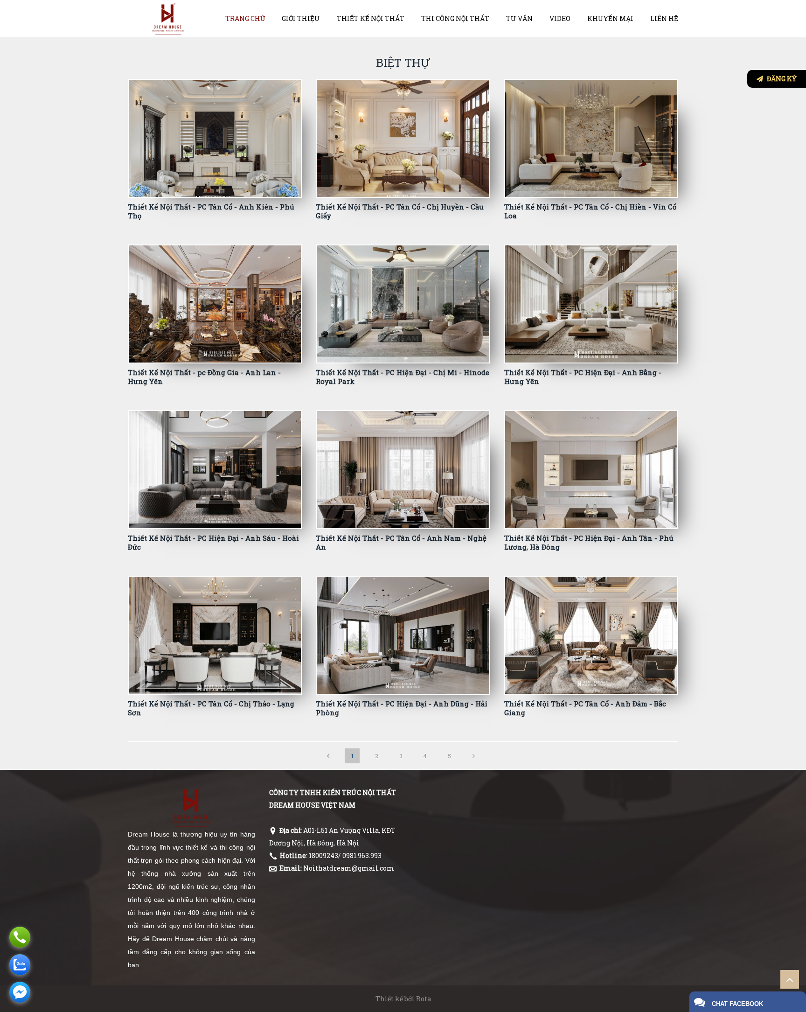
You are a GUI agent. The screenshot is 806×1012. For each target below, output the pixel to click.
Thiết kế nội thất (370, 18)
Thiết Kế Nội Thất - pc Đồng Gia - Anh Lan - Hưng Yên (204, 377)
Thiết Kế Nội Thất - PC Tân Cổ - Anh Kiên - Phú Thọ (211, 211)
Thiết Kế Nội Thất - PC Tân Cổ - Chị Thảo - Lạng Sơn (211, 708)
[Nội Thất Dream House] (168, 18)
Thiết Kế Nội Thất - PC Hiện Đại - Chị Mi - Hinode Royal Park (402, 377)
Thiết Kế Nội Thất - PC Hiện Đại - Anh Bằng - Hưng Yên (582, 377)
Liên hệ (664, 18)
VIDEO (559, 18)
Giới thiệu (301, 18)
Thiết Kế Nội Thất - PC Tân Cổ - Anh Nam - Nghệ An (401, 542)
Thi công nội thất (455, 18)
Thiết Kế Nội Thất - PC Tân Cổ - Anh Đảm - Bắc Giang (585, 708)
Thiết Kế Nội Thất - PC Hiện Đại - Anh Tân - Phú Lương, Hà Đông (589, 542)
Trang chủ (245, 18)
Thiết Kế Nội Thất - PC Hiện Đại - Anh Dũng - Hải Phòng (401, 708)
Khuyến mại (610, 18)
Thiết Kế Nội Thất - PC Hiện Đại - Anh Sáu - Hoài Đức (213, 542)
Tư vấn (519, 18)
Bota (423, 998)
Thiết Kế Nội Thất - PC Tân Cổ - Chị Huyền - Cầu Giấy (400, 211)
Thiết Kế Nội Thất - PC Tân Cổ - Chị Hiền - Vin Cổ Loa (590, 211)
